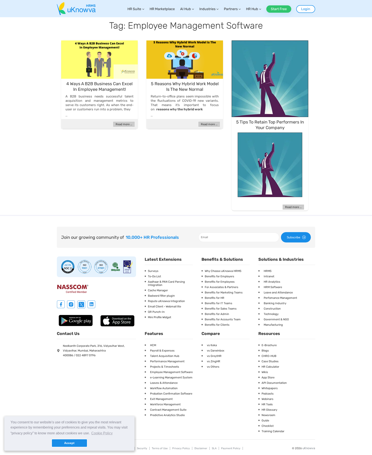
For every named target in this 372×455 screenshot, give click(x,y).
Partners (231, 9)
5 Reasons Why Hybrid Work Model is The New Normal (185, 86)
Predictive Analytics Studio (167, 415)
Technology (271, 314)
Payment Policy (230, 448)
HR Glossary (269, 409)
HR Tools (267, 404)
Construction (272, 308)
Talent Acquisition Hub (164, 356)
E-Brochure (269, 345)
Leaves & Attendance (164, 382)
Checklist (268, 425)
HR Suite (134, 9)
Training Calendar (273, 431)
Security (142, 448)
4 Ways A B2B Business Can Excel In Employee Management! (99, 86)
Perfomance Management (280, 297)
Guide (265, 420)
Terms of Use (160, 448)
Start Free (279, 9)
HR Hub (252, 9)
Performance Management (167, 361)
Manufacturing (273, 324)
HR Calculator (270, 366)
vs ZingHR (213, 361)
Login (305, 9)
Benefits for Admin (217, 314)
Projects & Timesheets (164, 366)
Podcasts (268, 393)
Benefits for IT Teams (218, 303)
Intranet (269, 276)
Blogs (265, 350)
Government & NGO (276, 319)
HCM (153, 345)
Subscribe (293, 237)
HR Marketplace (162, 9)
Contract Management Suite (168, 409)
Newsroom (268, 415)
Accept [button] (69, 443)
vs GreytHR (214, 356)
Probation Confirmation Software (171, 393)
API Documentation (274, 382)
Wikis (265, 372)
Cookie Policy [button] (102, 433)
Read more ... (124, 124)
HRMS (267, 271)
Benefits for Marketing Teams (224, 292)
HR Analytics (272, 281)
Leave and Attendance (278, 292)
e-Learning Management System (171, 377)
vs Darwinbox (215, 350)
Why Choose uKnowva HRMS (223, 271)
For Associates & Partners (221, 287)
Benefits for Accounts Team (223, 319)
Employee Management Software (171, 372)
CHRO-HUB (269, 356)
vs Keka (212, 345)
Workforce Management (165, 404)
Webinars (267, 399)
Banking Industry (275, 303)
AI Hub (185, 9)
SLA (214, 448)
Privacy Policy (181, 448)
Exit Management (161, 399)
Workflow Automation (164, 388)
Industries (207, 9)
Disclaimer (200, 448)
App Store (268, 377)
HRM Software (273, 287)
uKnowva (308, 448)
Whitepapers (270, 388)
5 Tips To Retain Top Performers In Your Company (270, 124)
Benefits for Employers (219, 276)
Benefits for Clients (217, 324)
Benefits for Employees (220, 281)
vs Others (213, 366)
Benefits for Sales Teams (221, 308)
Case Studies (270, 361)
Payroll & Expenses (162, 350)
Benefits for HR (214, 297)
